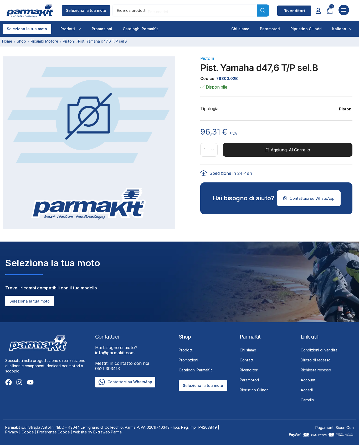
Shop (21, 41)
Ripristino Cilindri (306, 29)
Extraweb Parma (107, 432)
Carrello (307, 400)
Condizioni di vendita (319, 350)
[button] (294, 11)
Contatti (247, 360)
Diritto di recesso (316, 360)
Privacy (11, 432)
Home (7, 41)
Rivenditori (249, 370)
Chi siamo (240, 29)
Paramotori (270, 29)
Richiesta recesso (316, 370)
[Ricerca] (263, 10)
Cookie (28, 432)
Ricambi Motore (44, 41)
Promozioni (102, 29)
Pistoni (69, 41)
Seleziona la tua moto (86, 10)
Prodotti (67, 29)
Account (308, 380)
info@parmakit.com (116, 350)
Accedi (307, 390)
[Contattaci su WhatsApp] (101, 382)
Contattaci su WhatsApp (129, 382)
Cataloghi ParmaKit (140, 29)
